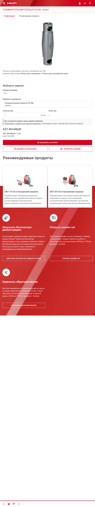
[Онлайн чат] (13, 504)
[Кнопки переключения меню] (3, 3)
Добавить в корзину (49, 142)
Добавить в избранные (27, 149)
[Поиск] (89, 3)
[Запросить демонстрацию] (8, 504)
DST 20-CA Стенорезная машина (66, 191)
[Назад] (11, 3)
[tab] (9, 16)
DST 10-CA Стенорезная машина (21, 191)
